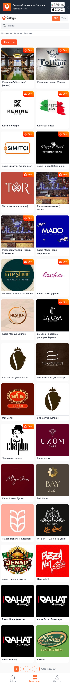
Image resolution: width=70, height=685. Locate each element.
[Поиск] (4, 26)
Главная (5, 33)
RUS (56, 18)
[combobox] (35, 26)
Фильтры (9, 42)
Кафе (16, 33)
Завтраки (28, 33)
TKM (64, 18)
